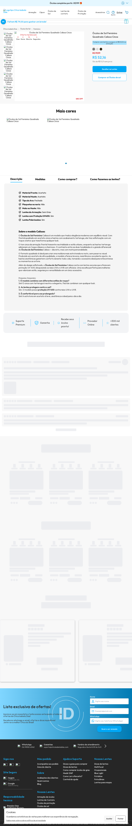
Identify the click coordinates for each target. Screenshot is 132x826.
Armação (32, 12)
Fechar (120, 818)
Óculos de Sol (52, 12)
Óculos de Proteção (82, 12)
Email (92, 706)
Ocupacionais (100, 770)
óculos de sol (25, 29)
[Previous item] (13, 746)
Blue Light (98, 773)
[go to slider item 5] (8, 92)
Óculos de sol (43, 806)
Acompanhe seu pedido (47, 764)
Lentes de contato (65, 12)
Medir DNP (68, 773)
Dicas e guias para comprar (75, 764)
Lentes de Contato (46, 800)
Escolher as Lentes (109, 69)
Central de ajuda (70, 779)
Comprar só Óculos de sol (109, 77)
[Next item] (105, 746)
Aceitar (109, 818)
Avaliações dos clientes (47, 778)
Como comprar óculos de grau (76, 770)
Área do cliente (44, 767)
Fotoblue (98, 776)
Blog (39, 784)
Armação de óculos (45, 797)
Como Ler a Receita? (72, 776)
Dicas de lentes (70, 767)
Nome (92, 697)
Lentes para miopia (103, 782)
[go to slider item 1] (8, 52)
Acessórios (100, 12)
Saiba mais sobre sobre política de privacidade (26, 820)
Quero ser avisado (109, 729)
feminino (37, 29)
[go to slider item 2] (8, 65)
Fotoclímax (99, 779)
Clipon (42, 12)
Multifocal (98, 767)
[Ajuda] (113, 12)
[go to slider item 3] (8, 79)
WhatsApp (94, 716)
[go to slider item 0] (8, 38)
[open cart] (127, 12)
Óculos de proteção (46, 803)
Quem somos (43, 781)
